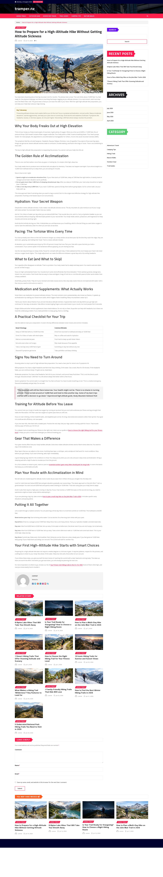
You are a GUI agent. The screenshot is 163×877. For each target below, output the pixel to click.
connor (20, 40)
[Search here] (147, 16)
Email (17, 774)
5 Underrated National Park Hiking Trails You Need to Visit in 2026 (28, 727)
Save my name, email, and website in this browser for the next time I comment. (42, 782)
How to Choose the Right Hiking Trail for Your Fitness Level (57, 658)
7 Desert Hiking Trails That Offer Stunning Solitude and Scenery (27, 658)
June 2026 (110, 112)
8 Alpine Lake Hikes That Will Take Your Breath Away (28, 624)
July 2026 (110, 108)
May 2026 (110, 116)
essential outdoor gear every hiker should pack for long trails (69, 464)
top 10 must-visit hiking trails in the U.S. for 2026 (66, 565)
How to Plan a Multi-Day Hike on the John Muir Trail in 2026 (88, 624)
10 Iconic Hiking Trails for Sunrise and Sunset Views (86, 657)
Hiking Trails (21, 16)
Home (18, 22)
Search (112, 29)
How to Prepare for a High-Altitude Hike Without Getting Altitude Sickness (44, 22)
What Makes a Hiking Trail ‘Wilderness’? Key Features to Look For (28, 692)
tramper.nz (25, 8)
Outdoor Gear (34, 16)
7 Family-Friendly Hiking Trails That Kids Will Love (58, 691)
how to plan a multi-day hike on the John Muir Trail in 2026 (62, 496)
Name (17, 765)
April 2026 (110, 121)
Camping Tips (76, 16)
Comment (18, 750)
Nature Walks (89, 16)
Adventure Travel (49, 16)
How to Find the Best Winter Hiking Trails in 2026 (87, 691)
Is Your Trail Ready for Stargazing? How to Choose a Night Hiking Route (58, 624)
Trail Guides (63, 16)
